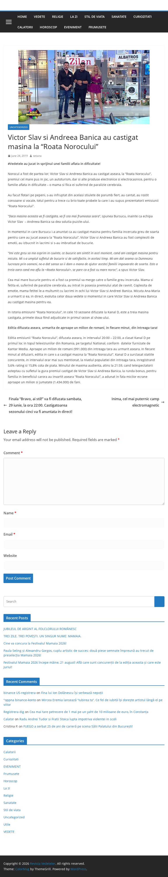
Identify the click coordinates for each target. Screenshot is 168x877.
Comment (13, 452)
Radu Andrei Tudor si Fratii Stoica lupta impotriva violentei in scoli (68, 719)
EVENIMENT (73, 27)
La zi (73, 16)
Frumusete (97, 27)
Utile (7, 824)
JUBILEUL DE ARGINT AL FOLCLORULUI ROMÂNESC (40, 629)
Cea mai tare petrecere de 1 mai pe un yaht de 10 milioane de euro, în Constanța (89, 712)
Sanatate (119, 16)
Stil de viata (94, 16)
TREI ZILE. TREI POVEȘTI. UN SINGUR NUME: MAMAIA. (42, 636)
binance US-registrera (20, 693)
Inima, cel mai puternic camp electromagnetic (135, 402)
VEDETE (39, 16)
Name (10, 513)
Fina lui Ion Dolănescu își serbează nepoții (72, 693)
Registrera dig (14, 712)
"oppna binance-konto (20, 700)
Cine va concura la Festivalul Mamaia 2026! (35, 643)
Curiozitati (142, 16)
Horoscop (48, 27)
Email (9, 534)
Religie (57, 16)
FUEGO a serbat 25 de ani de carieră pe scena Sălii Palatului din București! (78, 726)
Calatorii (25, 27)
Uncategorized (19, 127)
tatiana (37, 156)
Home (22, 16)
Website (10, 555)
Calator (9, 719)
